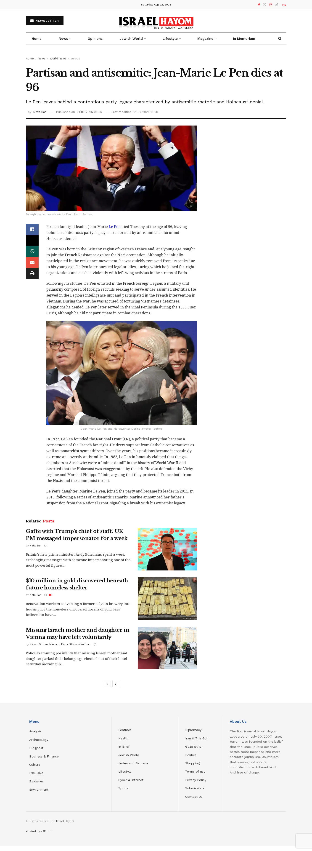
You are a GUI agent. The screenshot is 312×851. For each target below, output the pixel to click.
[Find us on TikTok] (276, 4)
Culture (34, 764)
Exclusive (36, 773)
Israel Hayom (65, 821)
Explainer (36, 781)
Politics (190, 755)
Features (125, 730)
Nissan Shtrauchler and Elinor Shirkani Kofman (60, 644)
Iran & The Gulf (197, 738)
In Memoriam (244, 39)
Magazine (205, 39)
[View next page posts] (115, 684)
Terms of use (195, 771)
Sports (123, 788)
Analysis (35, 731)
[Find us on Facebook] (259, 4)
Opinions (95, 39)
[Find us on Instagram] (271, 4)
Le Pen (114, 227)
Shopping (192, 763)
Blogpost (36, 748)
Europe (75, 58)
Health (123, 738)
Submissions (194, 788)
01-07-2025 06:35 (89, 112)
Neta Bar (39, 112)
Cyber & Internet (130, 780)
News (63, 39)
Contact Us (193, 796)
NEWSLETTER (46, 20)
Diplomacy (194, 730)
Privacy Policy (195, 780)
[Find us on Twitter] (264, 4)
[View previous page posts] (107, 684)
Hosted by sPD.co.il (39, 831)
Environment (38, 789)
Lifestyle (125, 771)
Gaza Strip (193, 746)
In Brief (124, 746)
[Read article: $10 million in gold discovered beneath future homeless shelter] (167, 598)
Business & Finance (44, 756)
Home (37, 39)
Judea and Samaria (133, 763)
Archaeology (38, 739)
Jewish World (128, 755)
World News (58, 58)
